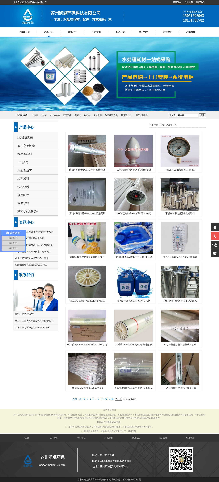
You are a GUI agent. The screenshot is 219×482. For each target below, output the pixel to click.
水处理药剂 (24, 154)
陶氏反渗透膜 (111, 115)
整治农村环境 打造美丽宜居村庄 (31, 265)
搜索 (202, 115)
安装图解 (67, 115)
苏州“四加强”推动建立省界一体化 (31, 258)
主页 (162, 125)
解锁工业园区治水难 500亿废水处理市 (34, 245)
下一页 (104, 399)
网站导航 (177, 2)
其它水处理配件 (27, 211)
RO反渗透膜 (25, 137)
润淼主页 (25, 32)
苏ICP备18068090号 (132, 479)
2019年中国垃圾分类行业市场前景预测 (34, 232)
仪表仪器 (23, 186)
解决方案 (136, 438)
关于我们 (167, 32)
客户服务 (144, 32)
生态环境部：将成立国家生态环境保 (33, 251)
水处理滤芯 (24, 170)
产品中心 (49, 32)
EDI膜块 (22, 162)
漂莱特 (78, 115)
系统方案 (120, 32)
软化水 (87, 115)
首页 (75, 399)
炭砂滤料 (23, 178)
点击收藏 (189, 2)
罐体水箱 (23, 203)
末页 (111, 399)
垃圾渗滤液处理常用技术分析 (29, 238)
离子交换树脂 (142, 115)
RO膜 (35, 115)
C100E (44, 115)
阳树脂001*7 (127, 115)
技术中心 (96, 32)
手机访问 (200, 2)
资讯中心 (72, 32)
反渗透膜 (97, 115)
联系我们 (191, 32)
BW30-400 (55, 115)
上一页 (82, 399)
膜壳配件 (23, 195)
